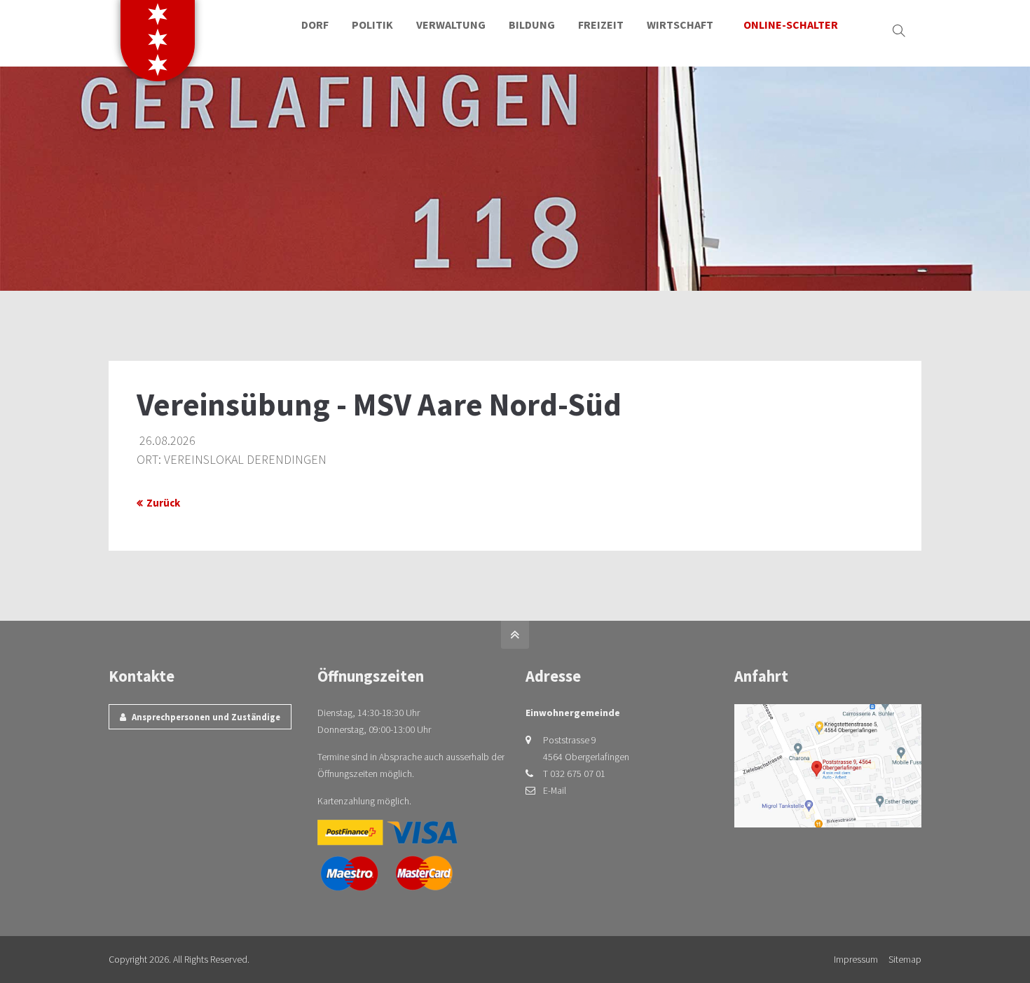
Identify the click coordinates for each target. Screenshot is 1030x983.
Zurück (163, 502)
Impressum (856, 959)
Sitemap (904, 959)
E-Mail (554, 790)
